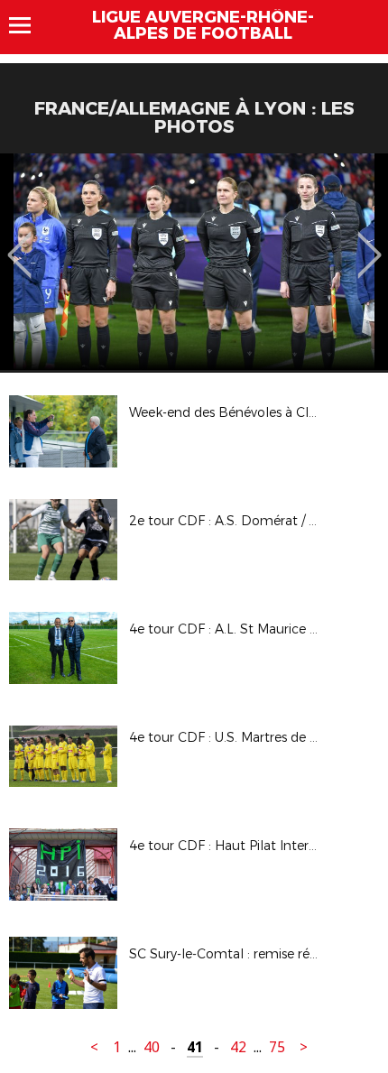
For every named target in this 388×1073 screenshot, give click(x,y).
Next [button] (369, 242)
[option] (194, 261)
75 (277, 1047)
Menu (28, 25)
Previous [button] (19, 242)
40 (151, 1047)
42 (238, 1047)
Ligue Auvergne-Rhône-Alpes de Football (203, 25)
